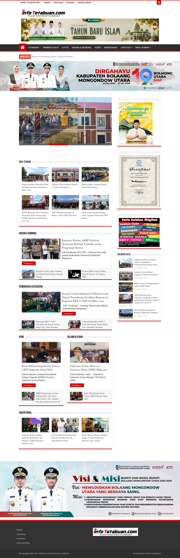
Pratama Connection (153, 553)
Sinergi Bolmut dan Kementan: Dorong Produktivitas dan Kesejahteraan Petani (64, 438)
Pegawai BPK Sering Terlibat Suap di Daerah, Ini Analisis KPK (94, 274)
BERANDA (22, 47)
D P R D (65, 47)
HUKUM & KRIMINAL (82, 47)
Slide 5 (102, 144)
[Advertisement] (65, 152)
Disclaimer (70, 2)
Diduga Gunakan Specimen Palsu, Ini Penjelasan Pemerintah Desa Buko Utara (35, 187)
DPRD (21, 337)
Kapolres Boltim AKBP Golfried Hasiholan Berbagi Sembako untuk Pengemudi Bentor (81, 243)
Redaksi (47, 2)
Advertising (58, 2)
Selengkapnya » (28, 263)
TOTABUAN (33, 47)
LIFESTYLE (126, 47)
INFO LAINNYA (142, 47)
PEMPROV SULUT (51, 47)
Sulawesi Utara (75, 337)
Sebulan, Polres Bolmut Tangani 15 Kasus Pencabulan (64, 185)
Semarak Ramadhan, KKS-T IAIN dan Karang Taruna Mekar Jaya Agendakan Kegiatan (95, 324)
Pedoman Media (84, 2)
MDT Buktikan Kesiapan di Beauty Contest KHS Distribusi (64, 214)
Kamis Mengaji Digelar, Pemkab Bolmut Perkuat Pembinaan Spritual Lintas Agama (95, 438)
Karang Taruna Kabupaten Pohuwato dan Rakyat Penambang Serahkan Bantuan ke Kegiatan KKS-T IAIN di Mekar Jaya (85, 297)
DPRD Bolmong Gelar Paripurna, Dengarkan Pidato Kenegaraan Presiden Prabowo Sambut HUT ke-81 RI (35, 216)
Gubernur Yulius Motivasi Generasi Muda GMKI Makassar (88, 367)
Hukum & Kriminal (28, 233)
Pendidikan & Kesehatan (31, 286)
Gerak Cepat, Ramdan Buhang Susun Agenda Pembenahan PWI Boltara (95, 215)
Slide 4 (84, 144)
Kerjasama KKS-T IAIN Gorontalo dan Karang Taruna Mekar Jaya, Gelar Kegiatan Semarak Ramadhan (48, 325)
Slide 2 (47, 144)
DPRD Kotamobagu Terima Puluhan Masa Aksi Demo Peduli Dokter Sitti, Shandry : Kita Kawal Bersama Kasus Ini (48, 397)
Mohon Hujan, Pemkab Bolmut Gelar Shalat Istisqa (94, 185)
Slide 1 (28, 144)
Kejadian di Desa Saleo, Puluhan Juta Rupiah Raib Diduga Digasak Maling (49, 274)
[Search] (159, 2)
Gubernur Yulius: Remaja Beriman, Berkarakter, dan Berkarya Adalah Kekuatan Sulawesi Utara (32, 439)
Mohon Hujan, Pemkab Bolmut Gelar (46, 57)
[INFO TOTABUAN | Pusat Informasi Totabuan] (43, 12)
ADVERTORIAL (111, 47)
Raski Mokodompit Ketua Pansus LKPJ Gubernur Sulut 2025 (41, 367)
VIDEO (98, 47)
